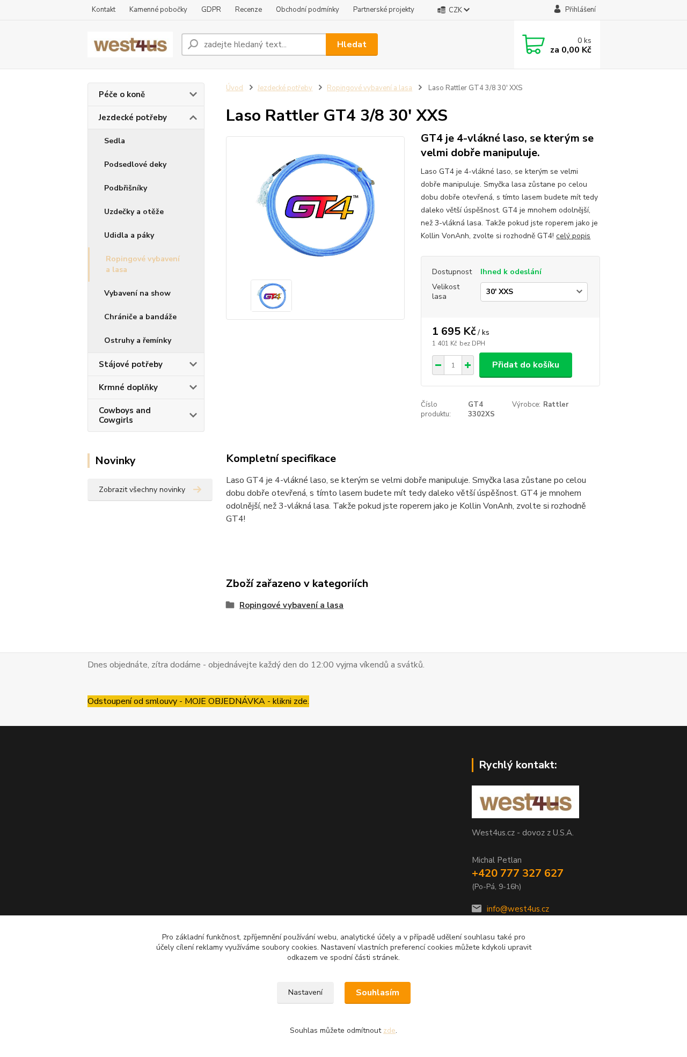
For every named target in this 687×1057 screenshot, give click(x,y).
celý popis (573, 236)
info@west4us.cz (518, 909)
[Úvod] (130, 45)
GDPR (211, 9)
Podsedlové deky (135, 164)
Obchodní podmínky (307, 9)
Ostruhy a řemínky (137, 340)
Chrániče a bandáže (140, 317)
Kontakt (103, 9)
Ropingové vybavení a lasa (143, 264)
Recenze (248, 9)
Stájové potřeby (131, 364)
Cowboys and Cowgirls (125, 415)
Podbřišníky (125, 188)
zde (389, 1030)
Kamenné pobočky (158, 9)
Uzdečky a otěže (134, 212)
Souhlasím (377, 993)
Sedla (114, 141)
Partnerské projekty (383, 9)
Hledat (352, 44)
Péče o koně (122, 94)
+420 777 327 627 (518, 873)
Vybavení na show (137, 293)
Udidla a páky (129, 235)
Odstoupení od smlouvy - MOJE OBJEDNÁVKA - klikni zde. (198, 701)
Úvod (234, 88)
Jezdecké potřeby (133, 117)
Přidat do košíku (525, 365)
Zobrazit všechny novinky (142, 490)
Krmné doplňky (128, 387)
